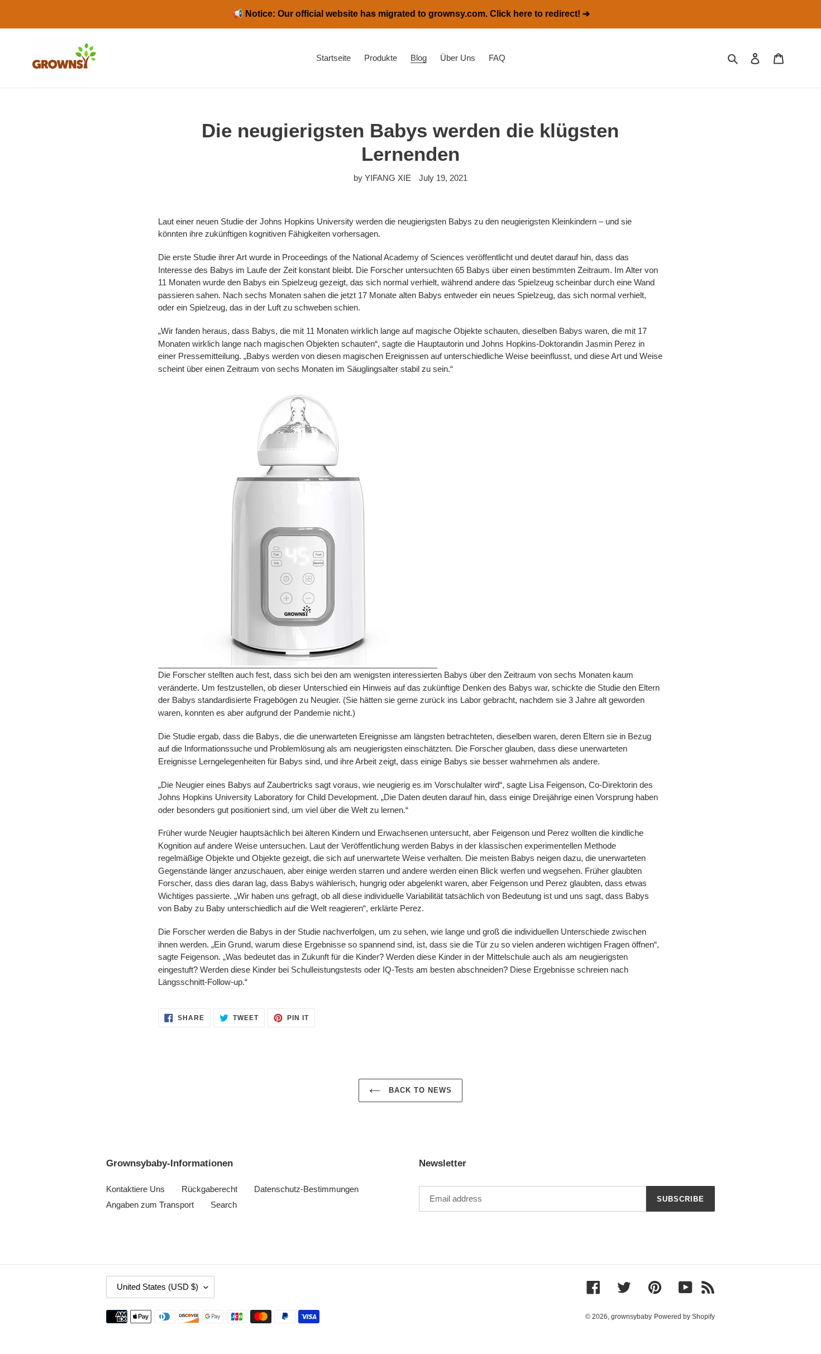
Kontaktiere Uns (135, 1189)
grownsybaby (631, 1316)
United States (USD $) (157, 1286)
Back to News (419, 1090)
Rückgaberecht (209, 1189)
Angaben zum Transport (150, 1204)
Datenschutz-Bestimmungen (306, 1189)
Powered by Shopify (684, 1316)
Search (224, 1204)
